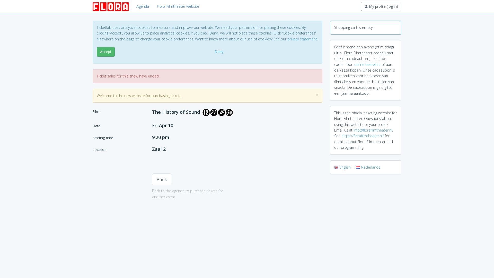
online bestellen (367, 64)
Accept (105, 51)
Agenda (142, 6)
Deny (219, 51)
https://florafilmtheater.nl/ (362, 135)
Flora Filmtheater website (178, 6)
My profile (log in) (383, 6)
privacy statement (302, 39)
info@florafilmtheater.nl (373, 130)
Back (161, 179)
